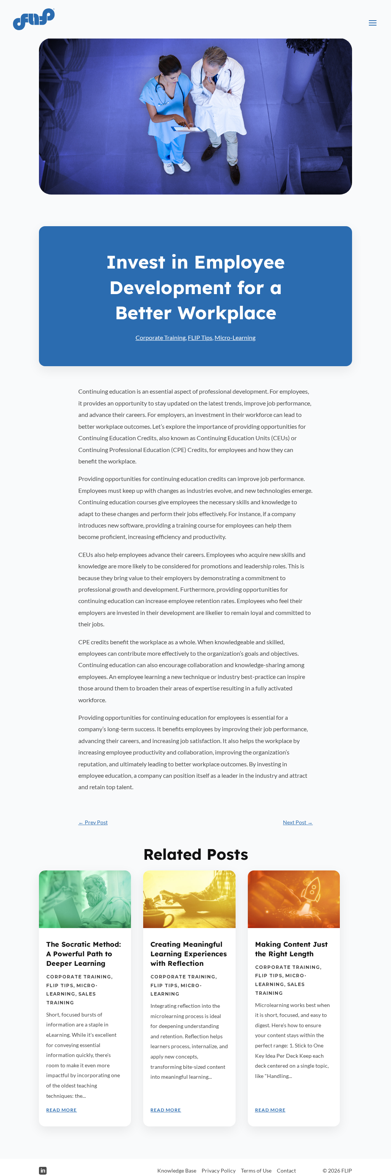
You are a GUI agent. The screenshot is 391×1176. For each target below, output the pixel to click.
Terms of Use (256, 1170)
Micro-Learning (235, 337)
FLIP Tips (200, 337)
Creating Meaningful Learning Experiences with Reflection (188, 954)
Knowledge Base (176, 1170)
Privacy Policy (219, 1170)
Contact (286, 1170)
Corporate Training (161, 337)
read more (61, 1110)
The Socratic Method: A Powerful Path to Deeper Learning (83, 954)
